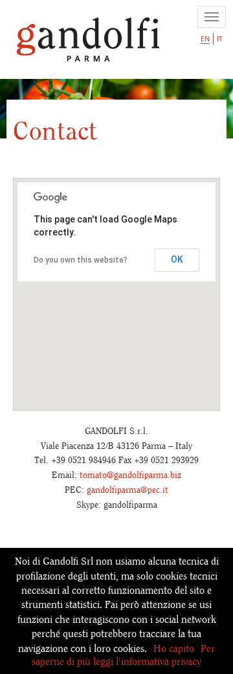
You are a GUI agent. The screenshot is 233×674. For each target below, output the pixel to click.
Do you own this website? (81, 260)
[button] (116, 282)
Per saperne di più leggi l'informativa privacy (123, 655)
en (205, 38)
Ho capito (173, 648)
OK (177, 259)
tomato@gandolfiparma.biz (130, 475)
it (220, 38)
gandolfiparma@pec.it (127, 489)
